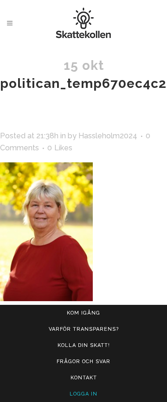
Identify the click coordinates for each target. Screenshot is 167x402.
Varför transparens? (84, 329)
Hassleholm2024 (107, 135)
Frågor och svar (83, 362)
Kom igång (83, 313)
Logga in (83, 394)
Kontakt (84, 378)
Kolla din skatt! (84, 345)
